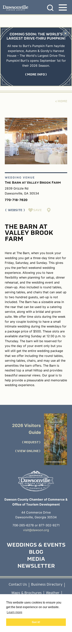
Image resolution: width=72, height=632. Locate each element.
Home (62, 101)
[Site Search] (50, 8)
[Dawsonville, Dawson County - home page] (9, 8)
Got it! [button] (36, 622)
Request (31, 442)
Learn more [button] (14, 612)
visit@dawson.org (36, 530)
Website (15, 210)
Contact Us (18, 584)
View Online (28, 451)
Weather (53, 593)
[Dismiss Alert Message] (65, 33)
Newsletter (36, 566)
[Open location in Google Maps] (49, 210)
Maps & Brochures (27, 593)
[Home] (36, 481)
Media (36, 559)
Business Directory (46, 584)
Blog (36, 552)
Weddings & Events (36, 545)
